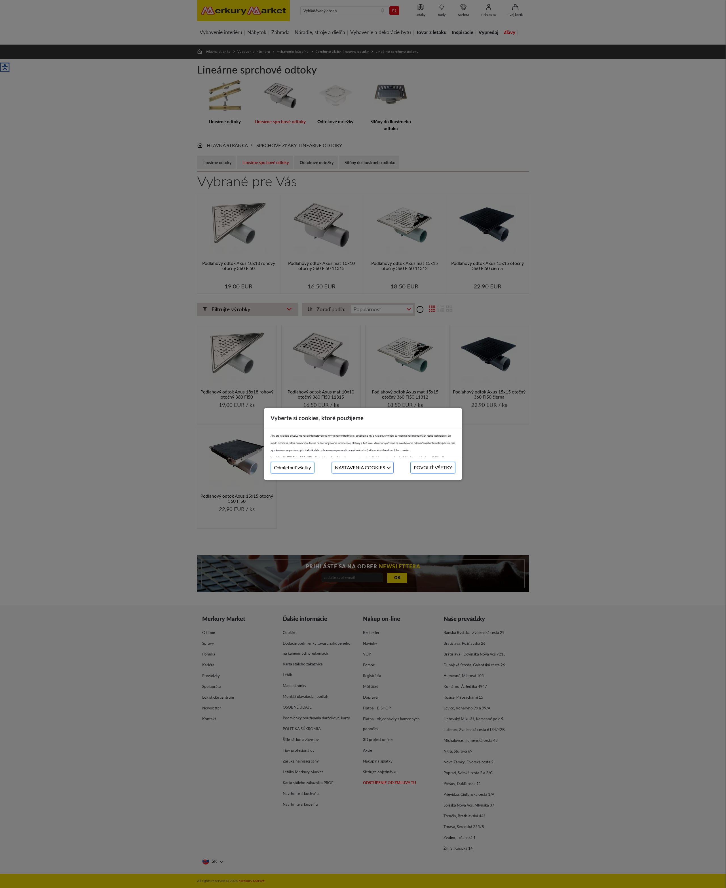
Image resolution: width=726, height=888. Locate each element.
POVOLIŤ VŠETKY (433, 467)
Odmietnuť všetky (292, 467)
